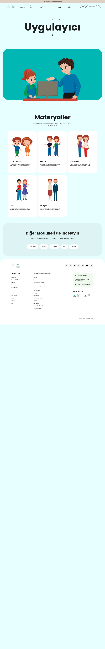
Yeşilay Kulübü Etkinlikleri (39, 282)
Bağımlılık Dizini (36, 303)
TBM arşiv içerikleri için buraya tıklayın (53, 1)
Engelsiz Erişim (70, 6)
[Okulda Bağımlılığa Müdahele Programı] (76, 295)
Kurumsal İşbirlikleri (15, 279)
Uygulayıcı (36, 279)
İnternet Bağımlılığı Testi (39, 298)
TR (83, 6)
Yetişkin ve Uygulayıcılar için (46, 6)
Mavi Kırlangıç (36, 295)
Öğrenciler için (32, 6)
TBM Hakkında (22, 6)
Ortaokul (54, 246)
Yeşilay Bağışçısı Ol (38, 308)
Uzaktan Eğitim (60, 6)
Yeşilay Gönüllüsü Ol (38, 306)
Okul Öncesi (32, 246)
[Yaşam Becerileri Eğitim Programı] (87, 295)
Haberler (13, 282)
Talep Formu (92, 6)
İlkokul (44, 246)
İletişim (13, 285)
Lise (64, 246)
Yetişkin (74, 246)
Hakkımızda (14, 277)
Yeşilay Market (37, 290)
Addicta (35, 300)
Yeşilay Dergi (36, 293)
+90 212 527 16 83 (84, 284)
